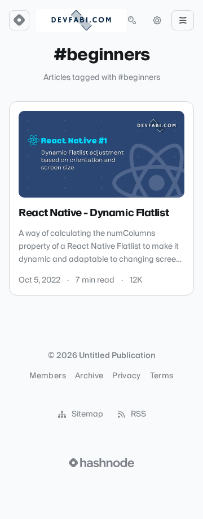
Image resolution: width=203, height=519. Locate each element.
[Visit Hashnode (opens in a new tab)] (101, 462)
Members (47, 376)
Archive (89, 376)
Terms (162, 376)
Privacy (126, 376)
